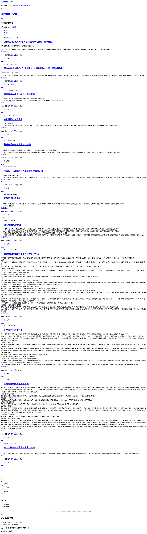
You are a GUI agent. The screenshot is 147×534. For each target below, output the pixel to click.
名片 (5, 34)
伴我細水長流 (9, 14)
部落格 (6, 32)
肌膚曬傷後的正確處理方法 (16, 384)
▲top (2, 61)
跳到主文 (3, 18)
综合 (12, 84)
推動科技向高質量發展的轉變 (17, 144)
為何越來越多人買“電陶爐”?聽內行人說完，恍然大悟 (28, 42)
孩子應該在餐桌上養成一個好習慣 (19, 94)
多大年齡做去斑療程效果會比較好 (19, 447)
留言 (15, 55)
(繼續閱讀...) (4, 51)
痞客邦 (11, 55)
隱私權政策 (83, 511)
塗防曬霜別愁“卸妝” (13, 225)
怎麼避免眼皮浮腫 (12, 198)
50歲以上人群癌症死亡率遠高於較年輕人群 (23, 171)
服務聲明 (89, 511)
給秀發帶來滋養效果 (13, 330)
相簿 (5, 30)
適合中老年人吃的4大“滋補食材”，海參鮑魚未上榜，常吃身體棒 (33, 68)
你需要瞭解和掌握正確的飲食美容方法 (21, 254)
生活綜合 (14, 27)
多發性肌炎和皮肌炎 (13, 119)
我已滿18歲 (4, 531)
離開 (10, 531)
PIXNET (61, 511)
